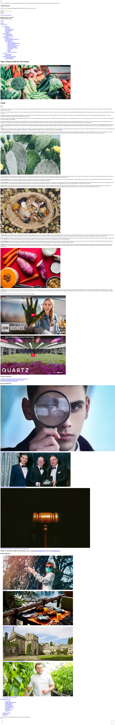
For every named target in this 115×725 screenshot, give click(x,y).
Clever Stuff (10, 48)
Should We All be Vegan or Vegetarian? (10, 626)
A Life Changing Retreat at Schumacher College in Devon (14, 661)
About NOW (7, 27)
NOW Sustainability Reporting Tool (12, 39)
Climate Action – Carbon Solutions (9, 56)
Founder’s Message (9, 703)
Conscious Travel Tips (12, 46)
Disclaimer (5, 715)
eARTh (9, 51)
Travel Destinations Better (12, 47)
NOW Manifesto (8, 704)
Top (1, 718)
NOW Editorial (8, 41)
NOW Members (8, 54)
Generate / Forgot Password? (5, 15)
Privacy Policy (5, 713)
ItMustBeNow (56, 551)
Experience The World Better (13, 45)
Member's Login (4, 24)
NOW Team (7, 28)
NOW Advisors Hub (9, 40)
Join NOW (5, 53)
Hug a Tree (5, 590)
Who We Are (5, 26)
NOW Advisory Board (9, 29)
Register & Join (8, 55)
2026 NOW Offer (8, 38)
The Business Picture (9, 35)
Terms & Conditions (7, 712)
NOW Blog (7, 31)
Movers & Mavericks (12, 44)
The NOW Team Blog (9, 705)
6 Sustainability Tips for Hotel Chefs (10, 697)
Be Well (9, 49)
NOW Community (8, 706)
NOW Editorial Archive (12, 52)
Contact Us (7, 32)
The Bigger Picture (8, 34)
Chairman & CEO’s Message (10, 702)
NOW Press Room (8, 30)
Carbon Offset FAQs (9, 58)
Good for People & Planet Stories (14, 43)
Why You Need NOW (7, 33)
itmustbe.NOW (41, 551)
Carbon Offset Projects (9, 57)
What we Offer (6, 37)
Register (2, 21)
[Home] (0, 24)
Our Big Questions (11, 42)
